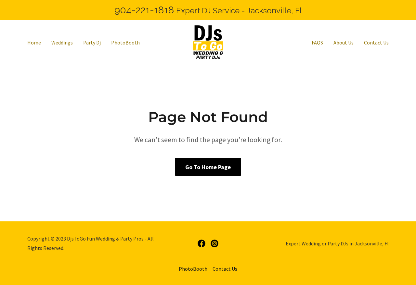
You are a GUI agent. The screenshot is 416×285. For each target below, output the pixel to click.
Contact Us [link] (376, 42)
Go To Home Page (208, 167)
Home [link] (34, 42)
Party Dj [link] (92, 42)
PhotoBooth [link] (125, 42)
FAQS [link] (317, 42)
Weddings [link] (62, 42)
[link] (208, 41)
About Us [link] (343, 42)
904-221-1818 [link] (144, 10)
